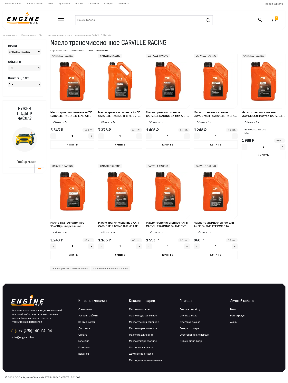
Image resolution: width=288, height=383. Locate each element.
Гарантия (94, 3)
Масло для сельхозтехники (145, 360)
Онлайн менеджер (191, 341)
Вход (233, 309)
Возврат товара (189, 328)
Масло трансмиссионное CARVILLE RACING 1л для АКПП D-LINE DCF (167, 115)
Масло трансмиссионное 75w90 (70, 268)
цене (90, 50)
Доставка (64, 3)
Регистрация (237, 315)
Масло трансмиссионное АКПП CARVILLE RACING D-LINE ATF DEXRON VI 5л (71, 115)
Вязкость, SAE (250, 131)
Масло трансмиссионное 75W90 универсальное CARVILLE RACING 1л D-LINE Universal (69, 228)
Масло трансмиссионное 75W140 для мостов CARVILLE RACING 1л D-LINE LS (262, 115)
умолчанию (78, 50)
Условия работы (88, 315)
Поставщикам (86, 322)
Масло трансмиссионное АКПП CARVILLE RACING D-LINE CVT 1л (167, 226)
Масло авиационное (141, 347)
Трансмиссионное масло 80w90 (110, 268)
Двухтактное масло (141, 353)
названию (102, 50)
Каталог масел (35, 3)
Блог (51, 3)
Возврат (108, 3)
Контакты (124, 3)
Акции (233, 322)
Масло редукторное (141, 334)
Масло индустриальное (143, 315)
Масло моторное (139, 309)
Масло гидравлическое (143, 328)
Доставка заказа (190, 322)
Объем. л (58, 122)
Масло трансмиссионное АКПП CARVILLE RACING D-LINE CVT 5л (119, 115)
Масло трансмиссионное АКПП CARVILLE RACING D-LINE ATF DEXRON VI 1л (119, 226)
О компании (85, 309)
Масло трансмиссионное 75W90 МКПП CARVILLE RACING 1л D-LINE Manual (215, 115)
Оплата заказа (188, 315)
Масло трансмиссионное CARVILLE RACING (89, 35)
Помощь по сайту (190, 309)
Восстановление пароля (194, 334)
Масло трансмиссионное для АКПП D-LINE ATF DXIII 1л (214, 224)
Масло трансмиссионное (51, 35)
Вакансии (84, 353)
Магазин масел (13, 3)
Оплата (79, 3)
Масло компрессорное (143, 341)
